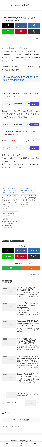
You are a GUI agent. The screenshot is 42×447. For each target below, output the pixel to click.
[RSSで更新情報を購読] (30, 268)
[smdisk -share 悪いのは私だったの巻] (11, 221)
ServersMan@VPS (17, 241)
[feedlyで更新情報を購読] (11, 268)
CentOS (6, 241)
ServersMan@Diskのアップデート (15, 51)
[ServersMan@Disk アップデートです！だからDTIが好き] (11, 198)
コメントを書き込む (21, 420)
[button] (34, 31)
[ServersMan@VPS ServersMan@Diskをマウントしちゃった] (29, 197)
